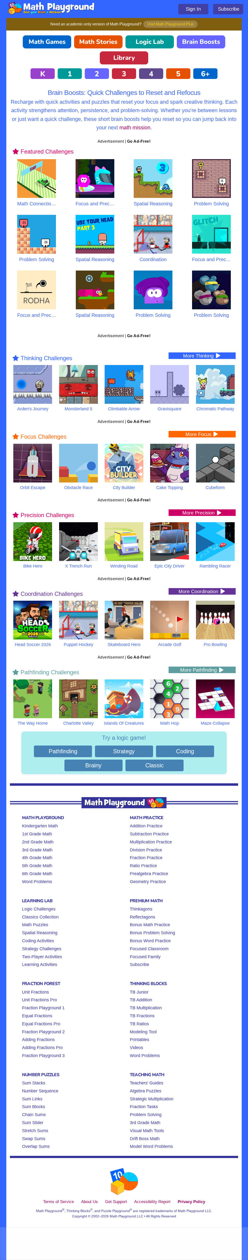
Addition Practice (146, 826)
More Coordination (199, 591)
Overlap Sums (36, 1146)
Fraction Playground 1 (43, 1007)
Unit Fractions (35, 992)
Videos (136, 1047)
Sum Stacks (33, 1083)
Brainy (93, 765)
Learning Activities (39, 964)
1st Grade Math (37, 834)
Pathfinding (63, 751)
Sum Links (32, 1099)
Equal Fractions (37, 1015)
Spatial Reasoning (39, 932)
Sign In (193, 9)
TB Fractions (142, 1015)
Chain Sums (34, 1114)
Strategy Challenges (41, 948)
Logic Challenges (38, 909)
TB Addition (141, 999)
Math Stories (98, 42)
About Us (89, 1201)
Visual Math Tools (147, 1130)
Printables (139, 1039)
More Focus (199, 434)
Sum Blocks (33, 1106)
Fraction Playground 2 (43, 1031)
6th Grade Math (37, 873)
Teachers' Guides (146, 1083)
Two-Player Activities (42, 956)
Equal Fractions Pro (41, 1023)
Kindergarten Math (40, 826)
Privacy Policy (191, 1201)
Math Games (47, 42)
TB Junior (139, 992)
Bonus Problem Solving (152, 932)
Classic (154, 765)
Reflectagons (142, 917)
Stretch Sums (35, 1130)
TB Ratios (139, 1023)
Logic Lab (150, 42)
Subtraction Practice (149, 834)
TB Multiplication (146, 1007)
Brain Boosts (201, 42)
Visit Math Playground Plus (170, 24)
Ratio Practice (143, 865)
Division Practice (146, 850)
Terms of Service (58, 1201)
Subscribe (228, 9)
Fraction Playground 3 (43, 1055)
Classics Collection (40, 917)
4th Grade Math (37, 857)
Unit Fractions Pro (39, 999)
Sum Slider (32, 1122)
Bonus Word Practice (150, 940)
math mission (134, 127)
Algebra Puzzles (145, 1091)
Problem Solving (146, 1114)
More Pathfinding (199, 670)
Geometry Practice (148, 881)
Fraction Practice (146, 857)
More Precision (199, 512)
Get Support (116, 1201)
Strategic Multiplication (151, 1099)
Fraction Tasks (144, 1106)
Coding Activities (38, 940)
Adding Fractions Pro (42, 1047)
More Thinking (199, 355)
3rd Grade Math (37, 850)
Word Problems (37, 881)
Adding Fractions (38, 1039)
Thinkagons (141, 909)
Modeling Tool (143, 1031)
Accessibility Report (152, 1201)
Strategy (124, 751)
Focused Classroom (149, 948)
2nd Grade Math (38, 842)
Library (124, 58)
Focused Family (145, 956)
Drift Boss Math (145, 1138)
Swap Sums (33, 1138)
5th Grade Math (37, 865)
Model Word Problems (151, 1146)
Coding (185, 751)
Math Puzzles (35, 924)
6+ (205, 74)
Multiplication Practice (151, 842)
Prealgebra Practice (149, 873)
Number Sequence (40, 1091)
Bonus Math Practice (150, 924)
